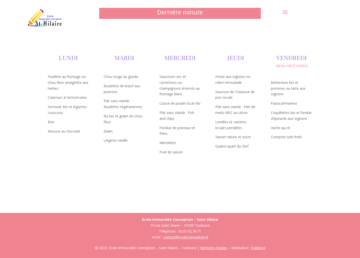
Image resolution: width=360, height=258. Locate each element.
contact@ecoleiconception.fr (185, 237)
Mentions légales (213, 248)
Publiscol (258, 248)
